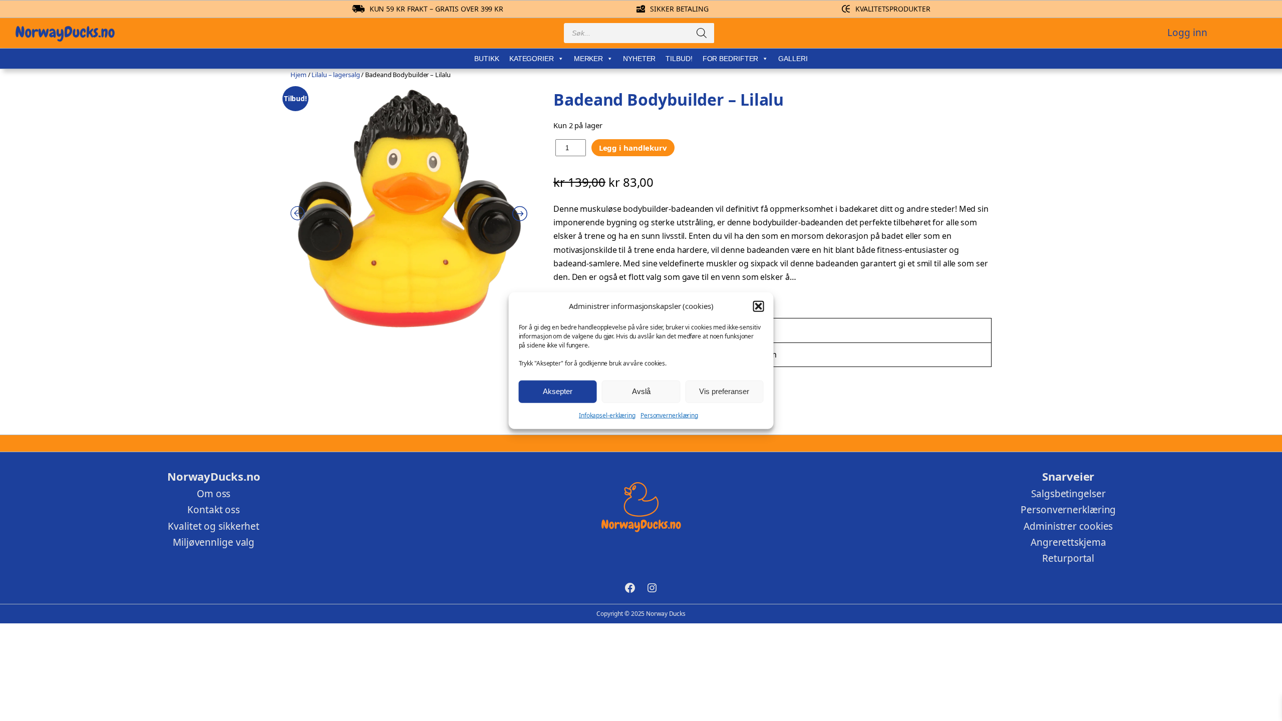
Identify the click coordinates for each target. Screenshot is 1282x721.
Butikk (486, 59)
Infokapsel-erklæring (607, 415)
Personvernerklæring (669, 415)
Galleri (792, 59)
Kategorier (531, 59)
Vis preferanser (724, 391)
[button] (758, 306)
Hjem (298, 74)
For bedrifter (731, 59)
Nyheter (639, 59)
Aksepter (557, 391)
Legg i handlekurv (633, 148)
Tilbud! (679, 59)
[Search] (701, 33)
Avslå (641, 391)
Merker (588, 59)
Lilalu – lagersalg (335, 74)
